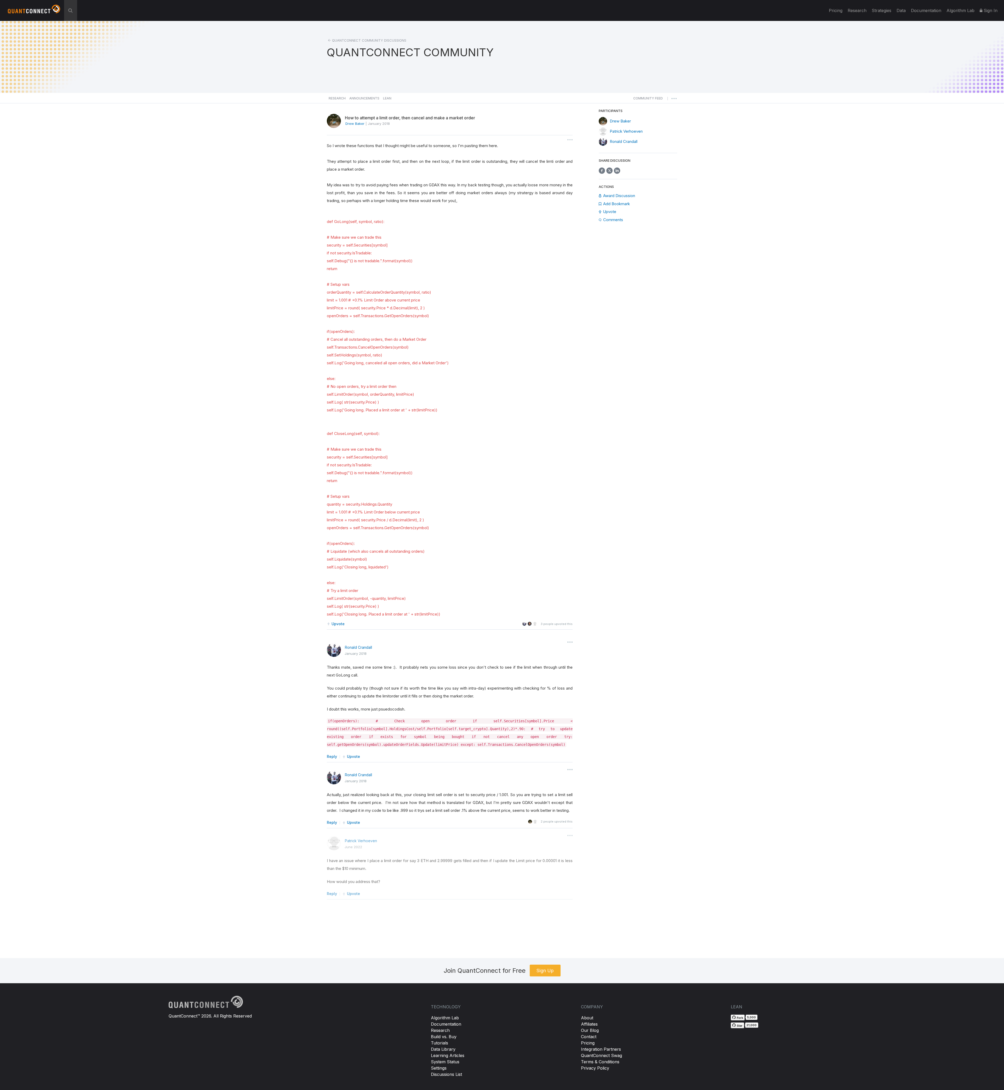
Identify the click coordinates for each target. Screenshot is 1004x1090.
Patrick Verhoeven (361, 841)
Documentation (446, 1024)
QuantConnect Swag (601, 1055)
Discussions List (446, 1074)
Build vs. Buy (444, 1036)
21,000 (751, 1025)
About (587, 1017)
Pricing (835, 10)
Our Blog (590, 1030)
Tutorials (439, 1043)
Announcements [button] (364, 98)
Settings (439, 1068)
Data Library (443, 1049)
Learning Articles (447, 1055)
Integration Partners (601, 1049)
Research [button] (337, 98)
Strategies (881, 10)
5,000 (751, 1017)
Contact (588, 1036)
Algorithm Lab (445, 1017)
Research (857, 10)
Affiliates (589, 1024)
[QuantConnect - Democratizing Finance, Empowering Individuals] (34, 11)
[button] (648, 99)
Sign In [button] (989, 10)
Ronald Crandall (358, 647)
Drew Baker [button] (354, 123)
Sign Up (545, 970)
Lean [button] (387, 98)
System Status (445, 1061)
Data (901, 10)
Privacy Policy (595, 1068)
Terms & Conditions (600, 1061)
